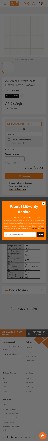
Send (40, 234)
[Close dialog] (43, 203)
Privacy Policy (34, 228)
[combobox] (7, 234)
